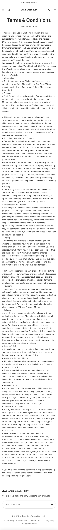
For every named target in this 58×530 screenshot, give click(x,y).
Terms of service (34, 521)
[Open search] (9, 10)
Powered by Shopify (38, 516)
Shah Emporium (24, 516)
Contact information (29, 524)
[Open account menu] (49, 10)
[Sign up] (52, 504)
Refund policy (9, 521)
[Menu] (3, 10)
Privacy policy (21, 521)
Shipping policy (48, 521)
